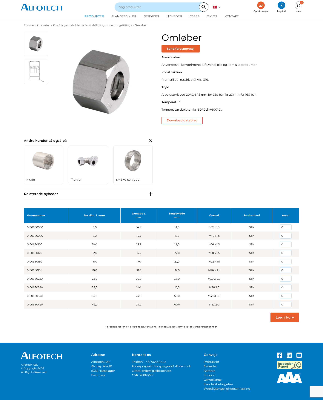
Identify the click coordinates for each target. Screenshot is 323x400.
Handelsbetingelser (218, 384)
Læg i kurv (285, 317)
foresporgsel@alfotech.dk (172, 366)
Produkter (94, 16)
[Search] (203, 7)
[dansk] (216, 7)
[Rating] (289, 377)
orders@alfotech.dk (156, 371)
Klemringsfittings (120, 25)
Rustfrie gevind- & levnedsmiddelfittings (79, 25)
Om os (212, 16)
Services (151, 16)
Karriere (209, 371)
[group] (43, 165)
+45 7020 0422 (155, 362)
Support (210, 375)
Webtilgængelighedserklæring (227, 388)
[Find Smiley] (289, 365)
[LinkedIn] (289, 355)
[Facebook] (280, 355)
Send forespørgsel (181, 48)
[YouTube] (299, 355)
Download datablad (182, 120)
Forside (29, 25)
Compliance (213, 380)
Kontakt (232, 16)
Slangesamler (123, 16)
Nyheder (174, 16)
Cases (194, 16)
